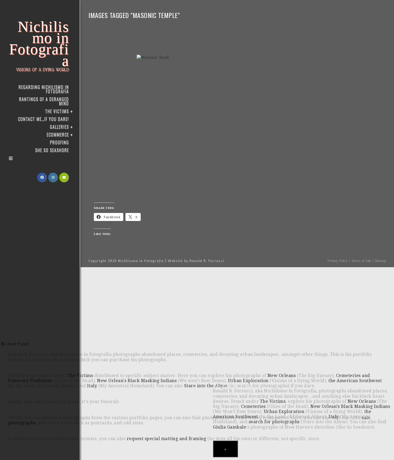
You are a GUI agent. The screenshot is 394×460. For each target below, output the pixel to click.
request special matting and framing (166, 438)
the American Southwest (355, 380)
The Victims (273, 401)
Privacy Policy (338, 261)
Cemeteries (253, 406)
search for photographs (274, 421)
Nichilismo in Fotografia (39, 45)
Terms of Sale (361, 261)
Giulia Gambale (229, 427)
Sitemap (380, 261)
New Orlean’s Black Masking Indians (350, 406)
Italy (334, 416)
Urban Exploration (284, 411)
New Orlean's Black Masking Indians (137, 380)
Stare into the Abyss (206, 385)
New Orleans (362, 401)
